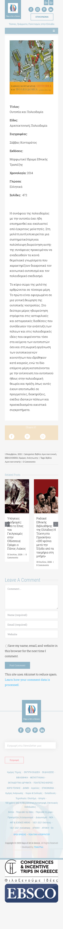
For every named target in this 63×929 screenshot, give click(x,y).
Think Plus (38, 847)
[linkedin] (50, 9)
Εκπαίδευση (50, 793)
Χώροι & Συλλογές (34, 793)
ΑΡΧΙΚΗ (36, 828)
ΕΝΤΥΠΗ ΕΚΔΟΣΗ (32, 772)
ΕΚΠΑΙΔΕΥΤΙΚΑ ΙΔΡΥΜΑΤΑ (19, 782)
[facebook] (30, 9)
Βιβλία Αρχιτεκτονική (45, 454)
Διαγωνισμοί (41, 817)
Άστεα (11, 812)
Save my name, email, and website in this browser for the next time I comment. (31, 651)
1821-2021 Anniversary (20, 828)
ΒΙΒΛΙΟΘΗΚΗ (11, 457)
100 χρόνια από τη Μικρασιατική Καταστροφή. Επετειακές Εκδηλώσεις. (31, 805)
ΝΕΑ (51, 817)
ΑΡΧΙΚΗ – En (47, 828)
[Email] (42, 436)
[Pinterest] (27, 436)
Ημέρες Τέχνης (14, 772)
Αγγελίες (35, 788)
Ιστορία (41, 798)
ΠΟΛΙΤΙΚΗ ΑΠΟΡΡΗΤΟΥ (39, 834)
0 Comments (29, 461)
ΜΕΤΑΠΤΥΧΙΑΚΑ (37, 777)
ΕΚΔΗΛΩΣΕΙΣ (48, 772)
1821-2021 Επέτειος (41, 822)
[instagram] (37, 9)
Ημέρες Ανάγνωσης (28, 457)
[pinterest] (44, 9)
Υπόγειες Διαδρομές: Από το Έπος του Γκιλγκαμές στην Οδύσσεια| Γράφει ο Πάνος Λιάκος (16, 533)
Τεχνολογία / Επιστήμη (26, 798)
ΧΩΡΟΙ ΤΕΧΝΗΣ (14, 788)
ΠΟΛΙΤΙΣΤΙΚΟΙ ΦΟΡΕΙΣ (43, 782)
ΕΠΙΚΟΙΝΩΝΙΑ (48, 788)
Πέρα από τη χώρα (44, 812)
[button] (7, 524)
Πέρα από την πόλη (24, 812)
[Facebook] (11, 436)
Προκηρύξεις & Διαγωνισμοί (20, 817)
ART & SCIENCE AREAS (20, 822)
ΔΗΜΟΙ (26, 788)
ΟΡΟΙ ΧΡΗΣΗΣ (19, 834)
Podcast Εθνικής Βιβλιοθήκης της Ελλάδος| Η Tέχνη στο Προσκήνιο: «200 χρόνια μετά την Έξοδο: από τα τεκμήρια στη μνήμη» (46, 537)
